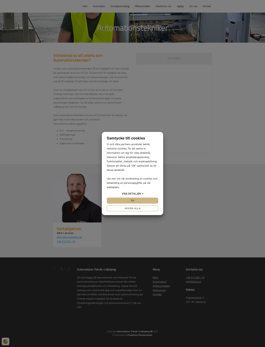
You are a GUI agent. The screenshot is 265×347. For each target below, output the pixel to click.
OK (132, 200)
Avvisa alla (132, 208)
